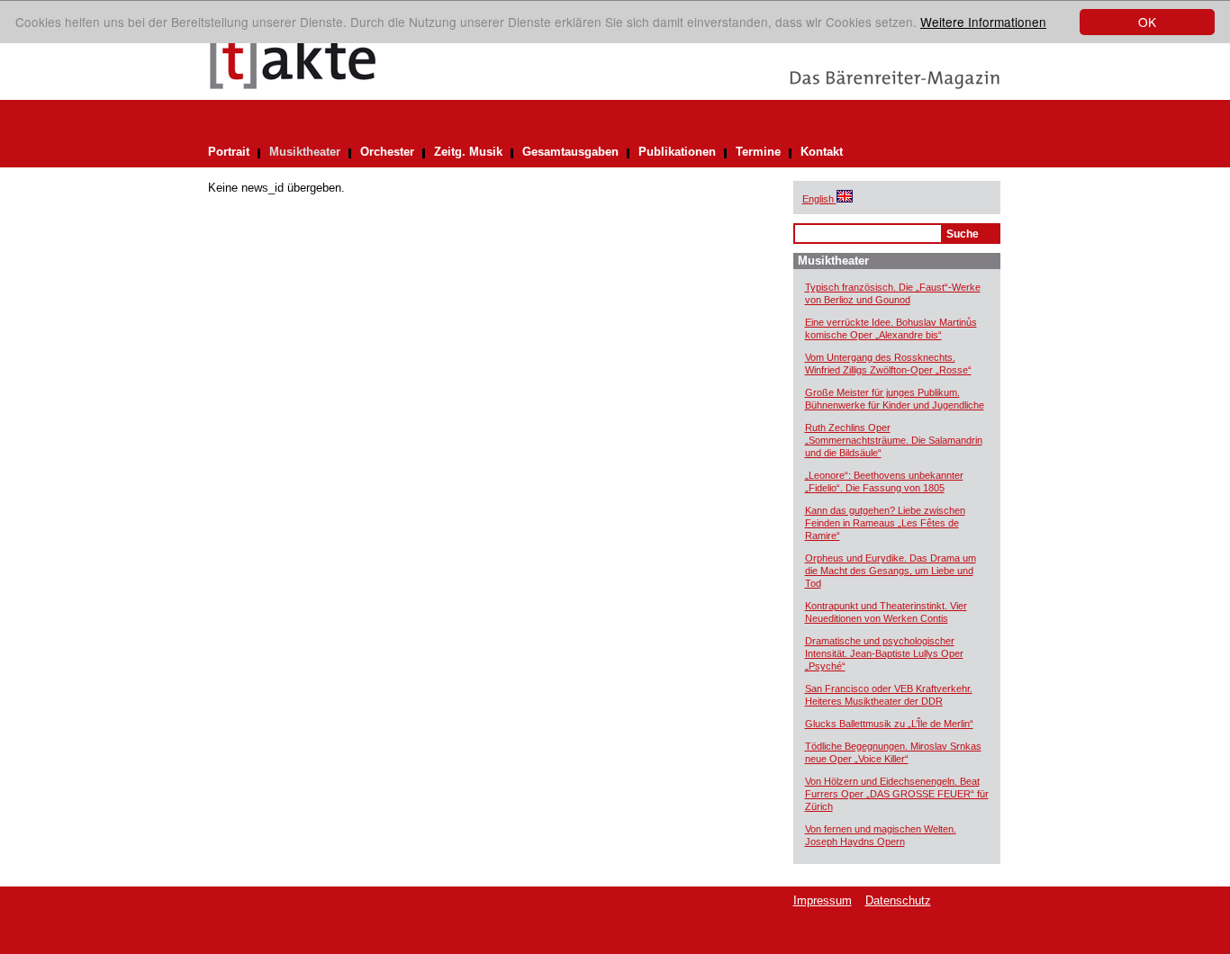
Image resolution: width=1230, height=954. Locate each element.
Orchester (387, 151)
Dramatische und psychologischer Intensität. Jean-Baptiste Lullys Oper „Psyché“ (884, 653)
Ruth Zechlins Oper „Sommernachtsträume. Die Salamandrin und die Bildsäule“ (893, 440)
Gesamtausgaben (570, 151)
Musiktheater (304, 151)
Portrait (228, 151)
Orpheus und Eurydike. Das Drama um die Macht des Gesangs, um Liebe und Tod (890, 571)
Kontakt (821, 151)
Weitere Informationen (983, 22)
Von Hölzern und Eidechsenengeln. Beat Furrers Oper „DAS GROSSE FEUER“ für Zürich (897, 794)
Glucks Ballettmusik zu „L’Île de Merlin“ (889, 723)
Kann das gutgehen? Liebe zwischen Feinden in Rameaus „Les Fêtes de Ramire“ (885, 523)
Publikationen (677, 151)
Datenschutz (898, 900)
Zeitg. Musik (468, 151)
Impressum (822, 900)
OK (1147, 22)
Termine (758, 151)
